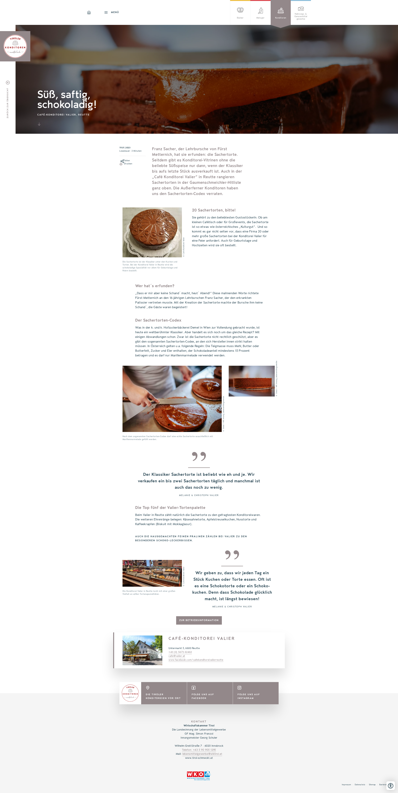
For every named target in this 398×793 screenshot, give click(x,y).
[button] (121, 160)
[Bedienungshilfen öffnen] (390, 785)
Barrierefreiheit (385, 784)
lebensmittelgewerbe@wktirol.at (202, 754)
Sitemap (372, 784)
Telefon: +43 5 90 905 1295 (199, 750)
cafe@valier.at (177, 656)
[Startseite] (95, 12)
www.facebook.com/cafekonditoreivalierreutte (196, 660)
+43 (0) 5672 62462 (180, 652)
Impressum (346, 784)
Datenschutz (360, 784)
